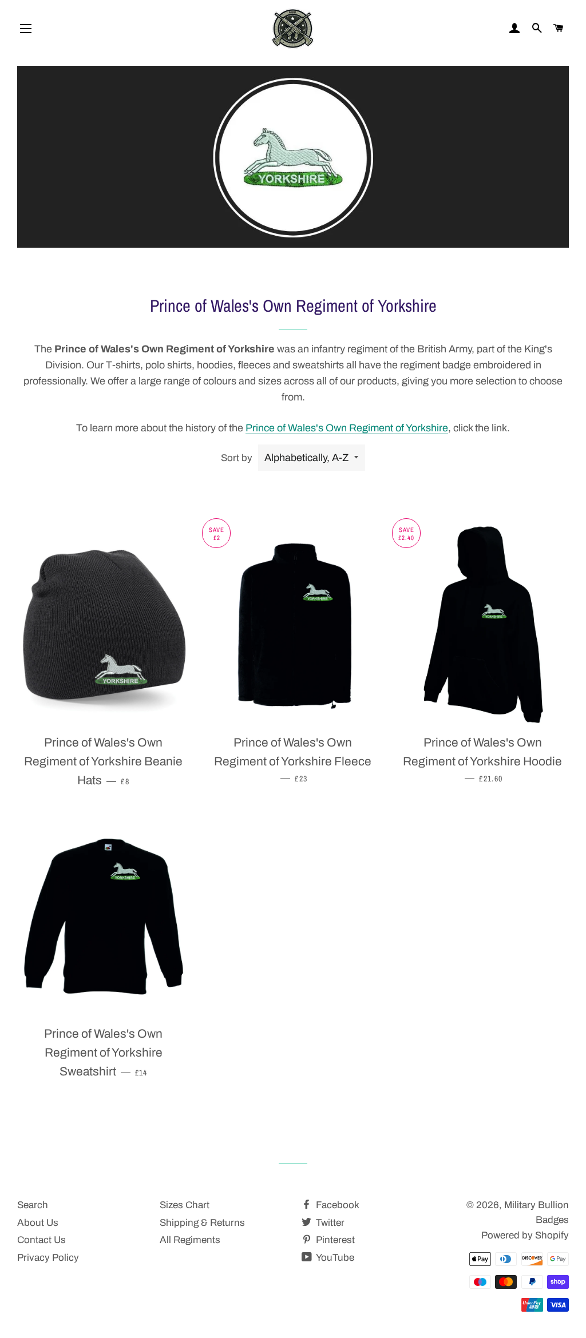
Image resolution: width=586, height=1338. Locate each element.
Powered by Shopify (525, 1235)
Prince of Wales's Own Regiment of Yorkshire (347, 428)
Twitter (329, 1222)
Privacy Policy (48, 1257)
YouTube (334, 1257)
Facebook (336, 1205)
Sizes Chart (184, 1205)
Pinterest (334, 1239)
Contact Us (41, 1239)
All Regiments (190, 1239)
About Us (37, 1222)
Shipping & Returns (202, 1222)
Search (32, 1205)
